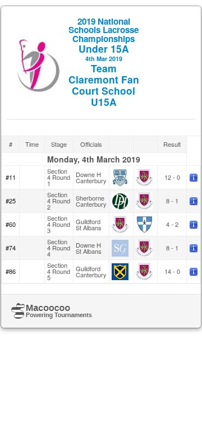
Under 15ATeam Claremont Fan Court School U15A (103, 62)
